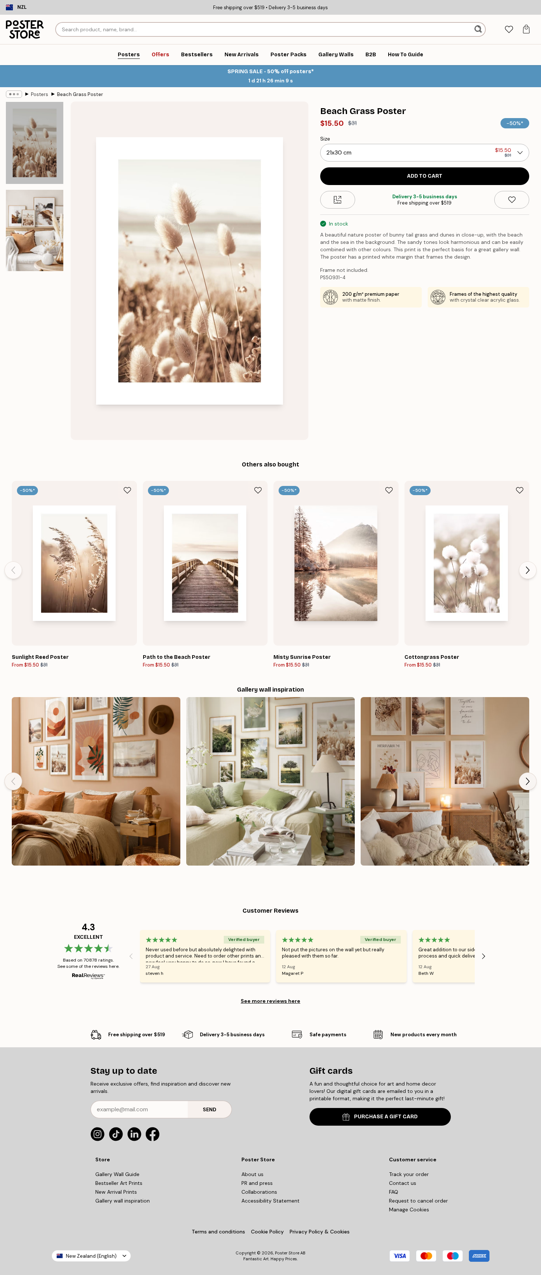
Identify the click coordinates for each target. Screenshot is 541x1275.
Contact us (402, 1183)
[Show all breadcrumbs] (14, 94)
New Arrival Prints (116, 1192)
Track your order (409, 1174)
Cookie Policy (267, 1231)
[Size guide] (337, 200)
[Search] (479, 29)
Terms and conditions (218, 1231)
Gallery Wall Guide (117, 1174)
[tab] (508, 29)
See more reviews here (270, 1001)
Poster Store (287, 1253)
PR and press (257, 1183)
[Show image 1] (34, 143)
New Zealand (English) (91, 1256)
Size (325, 138)
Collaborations (259, 1192)
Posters (39, 94)
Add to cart (424, 176)
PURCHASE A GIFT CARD (386, 1117)
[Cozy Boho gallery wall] (445, 781)
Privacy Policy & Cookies (320, 1231)
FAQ (393, 1192)
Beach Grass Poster (80, 94)
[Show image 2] (34, 230)
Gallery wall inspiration (122, 1200)
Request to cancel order (418, 1200)
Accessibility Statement (270, 1200)
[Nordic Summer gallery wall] (270, 781)
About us (252, 1174)
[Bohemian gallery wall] (96, 781)
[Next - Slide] (528, 570)
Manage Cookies (409, 1209)
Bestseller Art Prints (118, 1183)
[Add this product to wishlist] (511, 200)
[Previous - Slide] (13, 570)
